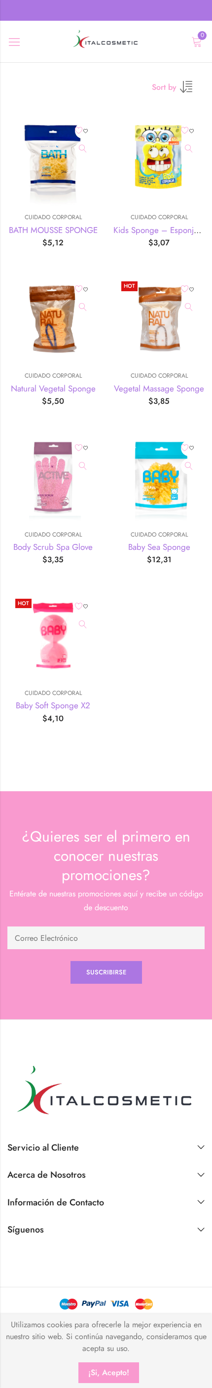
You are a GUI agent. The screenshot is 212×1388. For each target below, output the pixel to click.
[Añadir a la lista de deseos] (83, 131)
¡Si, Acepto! (108, 1372)
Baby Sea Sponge (159, 547)
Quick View (83, 149)
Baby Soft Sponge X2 (53, 705)
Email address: (106, 937)
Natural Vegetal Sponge (53, 388)
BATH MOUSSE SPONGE (53, 230)
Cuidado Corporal (53, 217)
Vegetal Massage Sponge (159, 388)
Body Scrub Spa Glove (53, 547)
